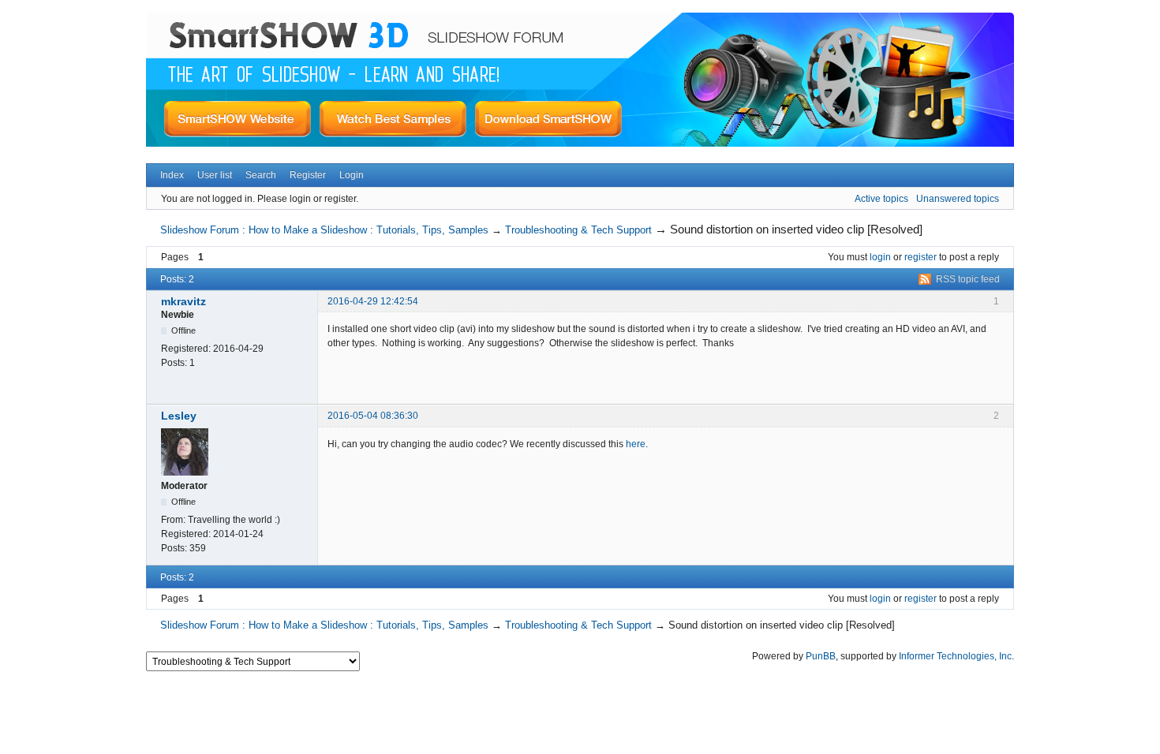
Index (172, 175)
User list (214, 175)
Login (351, 175)
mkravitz (183, 301)
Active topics (881, 198)
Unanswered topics (957, 198)
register (920, 257)
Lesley (178, 415)
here (635, 444)
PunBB (821, 656)
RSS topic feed (968, 279)
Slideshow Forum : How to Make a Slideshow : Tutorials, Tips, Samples (324, 230)
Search (260, 175)
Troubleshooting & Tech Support (578, 230)
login (880, 257)
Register (308, 175)
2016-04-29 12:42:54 (372, 301)
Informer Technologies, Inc (955, 656)
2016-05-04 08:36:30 (372, 415)
